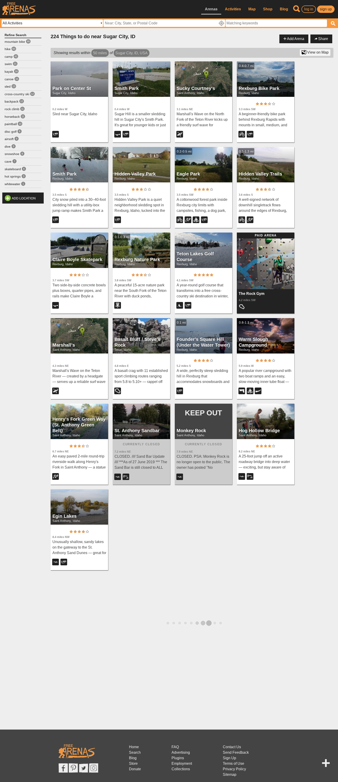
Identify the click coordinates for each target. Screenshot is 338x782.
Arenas (211, 9)
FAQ (175, 747)
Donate (135, 769)
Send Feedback (236, 752)
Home (134, 747)
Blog (284, 9)
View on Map (317, 52)
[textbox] (276, 23)
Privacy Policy (234, 769)
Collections (181, 769)
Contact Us (232, 747)
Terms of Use (233, 763)
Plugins (178, 758)
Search (135, 752)
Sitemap (229, 774)
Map (252, 9)
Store (133, 763)
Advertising (181, 752)
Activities (233, 9)
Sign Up (229, 758)
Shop (267, 9)
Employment (182, 763)
